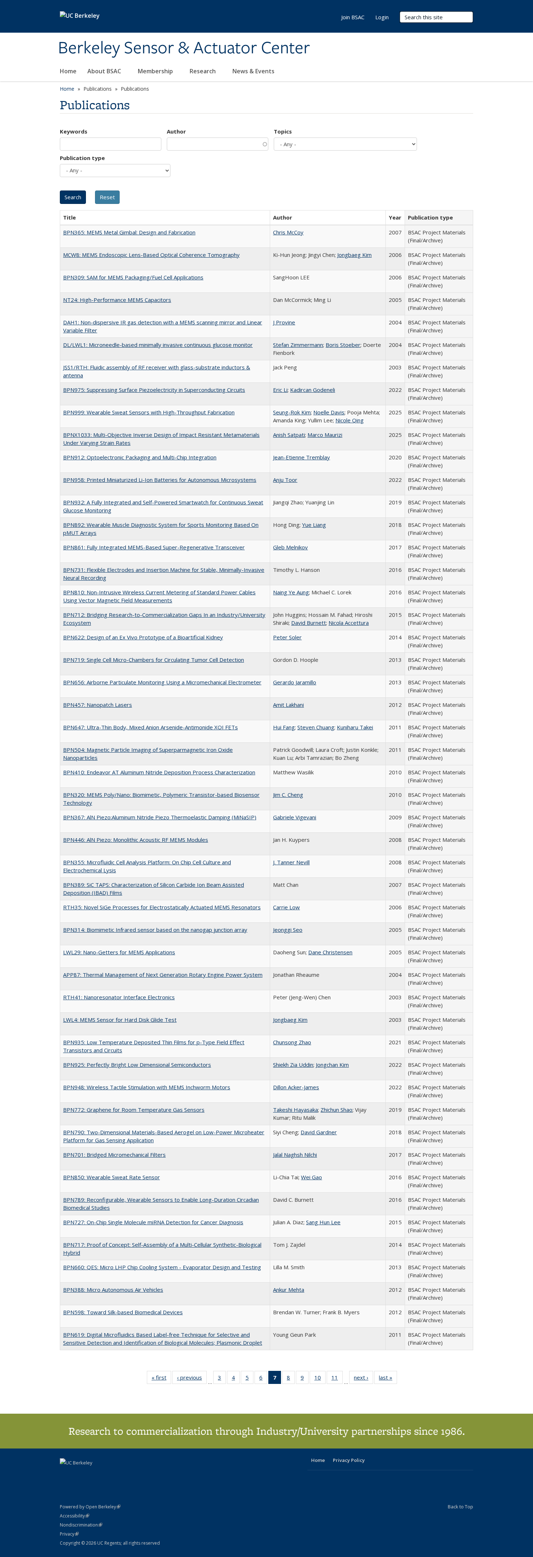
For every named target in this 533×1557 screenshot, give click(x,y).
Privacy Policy (349, 1460)
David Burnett (308, 622)
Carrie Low (286, 907)
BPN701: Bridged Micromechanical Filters (114, 1154)
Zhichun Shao (336, 1109)
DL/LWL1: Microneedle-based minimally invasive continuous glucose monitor (158, 344)
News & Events (254, 71)
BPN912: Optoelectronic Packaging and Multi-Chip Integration (139, 457)
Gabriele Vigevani (294, 817)
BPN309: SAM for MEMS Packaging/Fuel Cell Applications (133, 277)
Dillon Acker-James (296, 1087)
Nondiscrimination (81, 1525)
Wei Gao (311, 1177)
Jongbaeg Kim (354, 254)
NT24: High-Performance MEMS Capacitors (117, 299)
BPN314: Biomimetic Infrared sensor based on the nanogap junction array (155, 929)
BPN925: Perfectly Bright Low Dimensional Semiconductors (137, 1064)
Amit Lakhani (288, 704)
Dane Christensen (330, 952)
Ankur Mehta (288, 1289)
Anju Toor (285, 479)
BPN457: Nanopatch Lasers (97, 704)
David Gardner (319, 1132)
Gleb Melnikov (290, 547)
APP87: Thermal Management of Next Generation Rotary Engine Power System (163, 974)
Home (68, 71)
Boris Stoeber (343, 344)
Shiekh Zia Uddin (293, 1064)
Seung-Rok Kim (292, 412)
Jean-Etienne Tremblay (301, 457)
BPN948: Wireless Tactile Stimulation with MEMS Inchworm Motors (146, 1087)
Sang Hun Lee (323, 1222)
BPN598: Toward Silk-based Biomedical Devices (123, 1312)
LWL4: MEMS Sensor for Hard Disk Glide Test (120, 1019)
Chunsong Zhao (292, 1042)
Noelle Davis (328, 412)
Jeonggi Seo (287, 929)
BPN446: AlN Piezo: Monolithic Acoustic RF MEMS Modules (135, 839)
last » (388, 1379)
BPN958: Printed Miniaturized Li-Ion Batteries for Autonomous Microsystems (159, 479)
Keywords (73, 131)
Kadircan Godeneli (312, 389)
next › (363, 1379)
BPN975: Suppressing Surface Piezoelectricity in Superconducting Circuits (154, 389)
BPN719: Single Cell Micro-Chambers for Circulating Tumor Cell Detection (153, 659)
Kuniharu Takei (355, 727)
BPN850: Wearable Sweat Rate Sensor (111, 1177)
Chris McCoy (288, 232)
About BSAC (105, 71)
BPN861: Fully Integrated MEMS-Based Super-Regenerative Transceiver (154, 547)
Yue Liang (314, 524)
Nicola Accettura (349, 622)
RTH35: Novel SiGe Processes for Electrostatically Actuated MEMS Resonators (162, 907)
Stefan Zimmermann (298, 344)
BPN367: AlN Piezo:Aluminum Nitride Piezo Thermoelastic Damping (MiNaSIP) (159, 817)
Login (382, 17)
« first (161, 1379)
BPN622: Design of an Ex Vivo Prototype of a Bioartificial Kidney (143, 637)
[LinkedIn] (80, 1475)
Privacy (69, 1534)
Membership (156, 71)
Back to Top (460, 1506)
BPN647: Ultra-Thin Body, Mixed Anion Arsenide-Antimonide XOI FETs (150, 727)
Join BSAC (352, 17)
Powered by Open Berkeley (90, 1507)
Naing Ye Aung (291, 592)
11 (337, 1379)
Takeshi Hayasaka (295, 1109)
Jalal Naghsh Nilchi (295, 1154)
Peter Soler (287, 637)
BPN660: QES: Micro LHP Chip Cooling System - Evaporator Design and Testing (162, 1267)
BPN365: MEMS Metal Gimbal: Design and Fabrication (129, 232)
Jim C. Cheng (288, 794)
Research (203, 71)
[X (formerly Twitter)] (66, 1475)
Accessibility (74, 1516)
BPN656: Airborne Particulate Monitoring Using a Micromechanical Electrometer (162, 682)
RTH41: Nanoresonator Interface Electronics (119, 997)
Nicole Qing (349, 420)
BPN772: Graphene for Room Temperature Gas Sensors (133, 1109)
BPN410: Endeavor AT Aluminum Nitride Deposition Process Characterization (159, 772)
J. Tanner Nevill (291, 862)
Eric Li (280, 389)
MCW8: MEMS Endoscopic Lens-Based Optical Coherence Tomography (151, 254)
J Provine (284, 322)
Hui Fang (284, 727)
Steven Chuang (315, 727)
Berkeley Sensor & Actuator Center (184, 48)
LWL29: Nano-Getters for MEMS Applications (119, 952)
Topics (283, 131)
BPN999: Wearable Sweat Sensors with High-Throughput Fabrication (149, 412)
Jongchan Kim (332, 1064)
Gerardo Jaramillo (294, 682)
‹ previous (192, 1379)
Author (176, 131)
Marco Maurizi (324, 434)
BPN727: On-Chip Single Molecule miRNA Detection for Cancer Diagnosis (153, 1222)
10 (320, 1379)
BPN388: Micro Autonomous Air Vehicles (113, 1289)
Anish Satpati (289, 434)
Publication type (82, 157)
